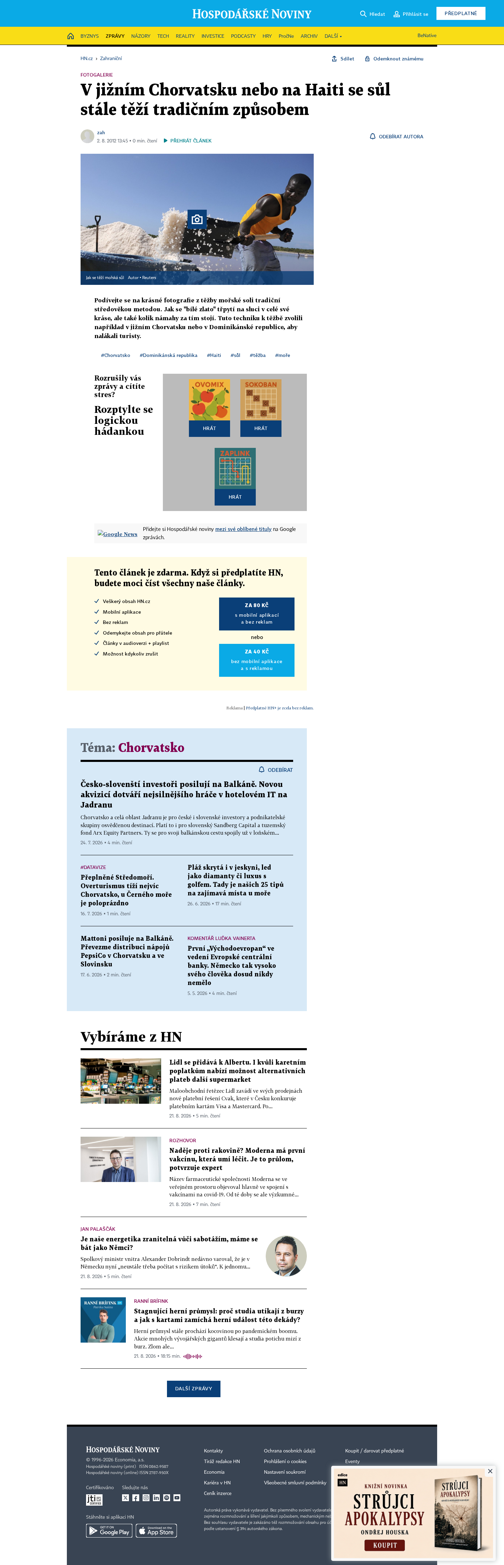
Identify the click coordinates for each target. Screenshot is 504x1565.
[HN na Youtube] (176, 1497)
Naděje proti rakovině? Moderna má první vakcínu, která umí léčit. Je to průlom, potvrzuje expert (237, 1159)
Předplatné (461, 13)
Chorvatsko (151, 748)
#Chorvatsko (115, 355)
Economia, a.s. (129, 1460)
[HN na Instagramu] (146, 1497)
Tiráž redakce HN (222, 1461)
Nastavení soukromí (284, 1472)
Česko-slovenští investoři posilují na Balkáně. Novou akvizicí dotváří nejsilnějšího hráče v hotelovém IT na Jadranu (184, 795)
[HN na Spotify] (166, 1497)
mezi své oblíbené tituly (243, 529)
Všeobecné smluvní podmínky (295, 1483)
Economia (214, 1472)
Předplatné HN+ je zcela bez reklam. (280, 707)
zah (101, 132)
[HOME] (71, 36)
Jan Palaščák (98, 1229)
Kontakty (213, 1451)
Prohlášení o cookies (285, 1461)
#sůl (235, 355)
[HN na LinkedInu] (156, 1497)
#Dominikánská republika (168, 355)
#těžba (258, 355)
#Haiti (214, 355)
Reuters (149, 278)
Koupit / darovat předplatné (374, 1451)
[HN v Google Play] (109, 1531)
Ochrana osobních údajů (289, 1451)
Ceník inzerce (217, 1493)
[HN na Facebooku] (135, 1497)
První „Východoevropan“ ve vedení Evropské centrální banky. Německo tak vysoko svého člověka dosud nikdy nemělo (232, 966)
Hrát (209, 428)
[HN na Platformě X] (125, 1497)
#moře (282, 355)
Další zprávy (193, 1388)
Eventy (352, 1461)
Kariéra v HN (217, 1483)
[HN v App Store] (156, 1531)
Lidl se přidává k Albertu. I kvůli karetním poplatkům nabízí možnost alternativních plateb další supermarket (237, 1071)
